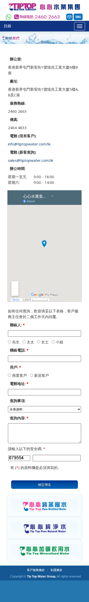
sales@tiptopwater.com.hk (30, 160)
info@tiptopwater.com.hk (29, 143)
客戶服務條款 (36, 570)
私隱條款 (56, 570)
